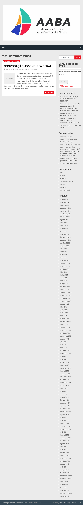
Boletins (63, 178)
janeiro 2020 (64, 324)
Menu (4, 47)
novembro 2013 (65, 429)
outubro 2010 (65, 461)
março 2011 (64, 449)
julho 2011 (63, 446)
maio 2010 (64, 467)
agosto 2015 (64, 385)
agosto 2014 (64, 414)
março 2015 (64, 397)
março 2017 (64, 359)
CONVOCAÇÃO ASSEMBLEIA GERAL (27, 66)
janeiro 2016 (64, 371)
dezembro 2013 (65, 426)
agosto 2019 (64, 339)
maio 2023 (64, 228)
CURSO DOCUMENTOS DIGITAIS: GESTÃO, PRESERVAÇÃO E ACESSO (69, 120)
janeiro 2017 (64, 365)
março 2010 (64, 470)
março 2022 (64, 260)
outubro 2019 (65, 333)
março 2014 (64, 420)
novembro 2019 (65, 330)
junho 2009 (64, 481)
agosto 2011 (64, 444)
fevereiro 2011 (65, 452)
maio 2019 (64, 345)
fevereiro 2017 (65, 362)
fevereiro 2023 (65, 237)
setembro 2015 (65, 382)
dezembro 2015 (65, 374)
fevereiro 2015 (65, 400)
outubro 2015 (65, 380)
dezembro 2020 (66, 292)
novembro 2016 (65, 368)
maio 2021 (63, 278)
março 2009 (64, 490)
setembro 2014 (65, 412)
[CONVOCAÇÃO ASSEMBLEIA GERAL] (9, 78)
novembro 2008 (66, 496)
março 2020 (64, 318)
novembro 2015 (65, 377)
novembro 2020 (65, 295)
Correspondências (66, 181)
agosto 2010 (64, 464)
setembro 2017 (65, 353)
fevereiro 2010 (65, 473)
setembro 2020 (65, 301)
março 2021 (64, 284)
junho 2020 (64, 310)
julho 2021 (63, 272)
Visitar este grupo (66, 86)
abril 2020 (63, 316)
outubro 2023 (65, 214)
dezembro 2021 (65, 263)
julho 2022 (63, 249)
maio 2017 (63, 356)
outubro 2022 (65, 243)
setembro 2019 (65, 336)
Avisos (62, 175)
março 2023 (64, 234)
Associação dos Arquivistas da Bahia (14, 503)
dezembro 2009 (66, 476)
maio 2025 (64, 199)
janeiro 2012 (64, 435)
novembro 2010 (65, 458)
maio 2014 (64, 417)
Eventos (63, 187)
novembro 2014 (65, 406)
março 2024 (64, 202)
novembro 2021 (65, 266)
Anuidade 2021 (73, 161)
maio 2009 (64, 484)
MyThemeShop (64, 503)
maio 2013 (64, 432)
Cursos (62, 184)
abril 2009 (63, 487)
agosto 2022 (64, 246)
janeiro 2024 (64, 205)
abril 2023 (63, 231)
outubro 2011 (64, 441)
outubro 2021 (65, 269)
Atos (61, 173)
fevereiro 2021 (65, 286)
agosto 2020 (64, 304)
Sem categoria (19, 69)
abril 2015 (63, 394)
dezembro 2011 (65, 438)
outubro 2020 (65, 298)
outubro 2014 (65, 409)
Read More (49, 92)
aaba (10, 69)
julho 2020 (64, 307)
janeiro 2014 (64, 423)
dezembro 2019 (65, 327)
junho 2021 (64, 275)
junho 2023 (64, 225)
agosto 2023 (64, 220)
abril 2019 (63, 348)
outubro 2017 (65, 350)
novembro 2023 (65, 211)
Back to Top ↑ (76, 503)
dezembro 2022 (65, 240)
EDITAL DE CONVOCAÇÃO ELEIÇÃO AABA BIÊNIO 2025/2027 (69, 99)
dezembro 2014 (65, 403)
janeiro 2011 (64, 455)
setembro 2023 (65, 217)
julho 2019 (63, 342)
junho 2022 (64, 252)
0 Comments (32, 69)
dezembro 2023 (66, 208)
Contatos (70, 137)
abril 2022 (63, 257)
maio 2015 (64, 391)
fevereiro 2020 (65, 321)
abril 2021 (63, 281)
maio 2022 (64, 254)
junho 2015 (64, 388)
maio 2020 (64, 313)
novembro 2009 (66, 478)
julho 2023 (64, 222)
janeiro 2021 (64, 289)
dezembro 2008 (66, 493)
